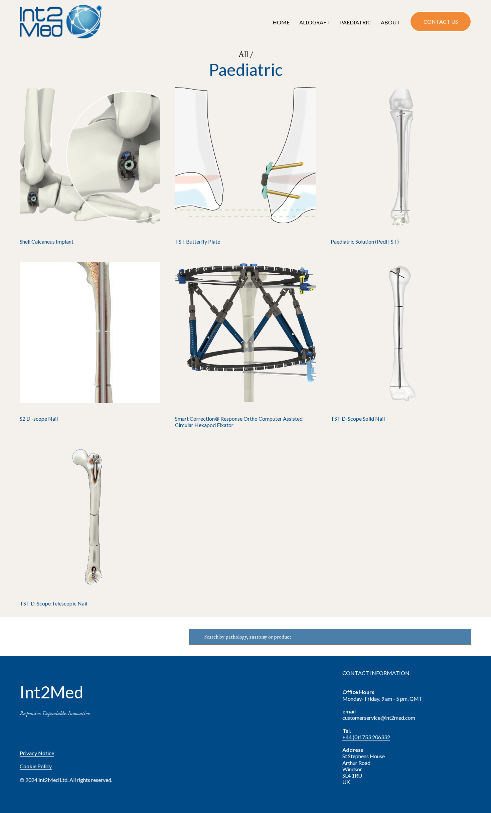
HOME (281, 22)
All (244, 54)
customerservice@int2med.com (378, 717)
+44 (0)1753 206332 (366, 737)
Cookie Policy (36, 766)
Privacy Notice (37, 753)
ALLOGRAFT (314, 22)
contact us (441, 21)
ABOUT (390, 22)
